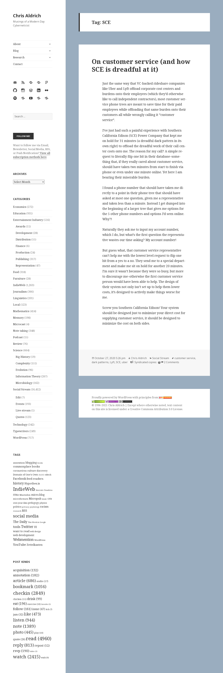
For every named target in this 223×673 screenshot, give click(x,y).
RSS (24, 510)
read (38, 638)
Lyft (112, 362)
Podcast (18, 337)
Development (24, 233)
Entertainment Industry (28, 220)
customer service (185, 358)
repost (42, 645)
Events (20, 404)
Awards (20, 226)
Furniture (19, 278)
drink (34, 599)
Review (17, 344)
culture (31, 470)
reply (23, 645)
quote (19, 639)
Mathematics (21, 311)
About (17, 44)
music (44, 499)
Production (23, 252)
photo (23, 632)
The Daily (20, 521)
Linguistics (20, 298)
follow (22, 608)
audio (42, 581)
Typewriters (21, 431)
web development (23, 535)
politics (17, 506)
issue (38, 609)
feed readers (35, 479)
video (33, 651)
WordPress (20, 437)
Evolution (22, 370)
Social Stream (21, 389)
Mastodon (25, 494)
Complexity (23, 363)
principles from (149, 397)
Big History (23, 357)
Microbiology (24, 383)
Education (19, 213)
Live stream (23, 410)
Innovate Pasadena (44, 490)
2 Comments (171, 362)
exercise (34, 604)
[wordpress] (159, 362)
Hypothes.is (32, 483)
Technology (20, 424)
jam (18, 614)
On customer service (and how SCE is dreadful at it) (141, 65)
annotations (19, 462)
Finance (20, 246)
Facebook (19, 479)
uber (125, 362)
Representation (25, 265)
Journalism (20, 291)
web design (35, 531)
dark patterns (100, 362)
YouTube (19, 544)
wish (45, 657)
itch (49, 609)
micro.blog (38, 494)
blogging (31, 462)
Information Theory (28, 376)
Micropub (35, 498)
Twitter (27, 526)
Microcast (19, 324)
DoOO (41, 475)
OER (50, 498)
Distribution (23, 239)
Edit (18, 397)
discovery (42, 470)
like (32, 614)
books (40, 463)
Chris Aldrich (27, 16)
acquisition (25, 570)
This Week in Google (37, 522)
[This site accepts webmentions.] (112, 401)
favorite (46, 604)
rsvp (21, 650)
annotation (26, 575)
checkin (29, 593)
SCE (118, 362)
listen (24, 620)
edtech (48, 474)
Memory (18, 317)
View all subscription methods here (31, 155)
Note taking (20, 331)
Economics (19, 207)
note (24, 626)
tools (16, 527)
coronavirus (20, 470)
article (24, 580)
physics (43, 502)
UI (35, 527)
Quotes (20, 417)
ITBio (16, 494)
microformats (20, 498)
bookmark (29, 586)
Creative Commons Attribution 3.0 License (156, 409)
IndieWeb (19, 285)
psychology (34, 507)
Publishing (22, 259)
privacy (25, 507)
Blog (16, 50)
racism (44, 506)
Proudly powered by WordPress (112, 397)
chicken (19, 599)
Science (18, 350)
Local (16, 304)
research (17, 511)
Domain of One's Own (25, 474)
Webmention (23, 539)
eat (20, 603)
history (18, 483)
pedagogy (33, 502)
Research (18, 57)
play (38, 632)
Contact (18, 64)
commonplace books (26, 466)
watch (26, 657)
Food (16, 272)
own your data (20, 502)
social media (26, 516)
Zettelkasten (35, 545)
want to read (21, 531)
